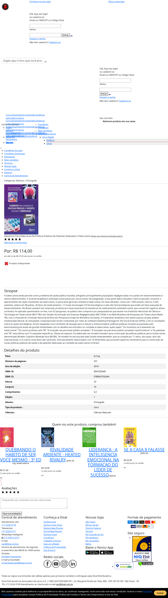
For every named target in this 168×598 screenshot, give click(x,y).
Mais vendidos (45, 130)
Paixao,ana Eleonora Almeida (104, 236)
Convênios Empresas (14, 153)
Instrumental (26, 132)
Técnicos (8, 163)
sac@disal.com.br (10, 544)
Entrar (65, 35)
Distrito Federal (93, 528)
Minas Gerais (92, 525)
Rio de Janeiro (92, 540)
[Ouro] (141, 549)
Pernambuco (92, 537)
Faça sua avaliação (12, 513)
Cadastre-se (55, 42)
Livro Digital (48, 137)
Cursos (9, 132)
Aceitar (160, 593)
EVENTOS (42, 133)
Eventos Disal (50, 534)
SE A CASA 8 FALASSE (144, 449)
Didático (50, 140)
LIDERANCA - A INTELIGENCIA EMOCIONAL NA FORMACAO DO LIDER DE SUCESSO (103, 462)
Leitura (9, 135)
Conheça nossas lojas (40, 1)
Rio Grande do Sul (94, 534)
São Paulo (90, 521)
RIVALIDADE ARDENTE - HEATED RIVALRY (62, 454)
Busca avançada (116, 1)
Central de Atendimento (16, 175)
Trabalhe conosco (52, 540)
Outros (9, 142)
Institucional (50, 521)
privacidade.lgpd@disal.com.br (17, 562)
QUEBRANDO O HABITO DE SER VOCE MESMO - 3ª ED (20, 454)
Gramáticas (39, 120)
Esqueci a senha (37, 38)
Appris (120, 236)
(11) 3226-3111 (9, 531)
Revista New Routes (53, 528)
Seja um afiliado (51, 544)
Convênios (43, 124)
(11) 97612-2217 (11, 537)
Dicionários (11, 139)
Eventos (8, 172)
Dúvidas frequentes (11, 556)
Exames (16, 132)
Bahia (88, 544)
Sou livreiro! (49, 550)
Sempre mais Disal (53, 525)
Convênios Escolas (13, 150)
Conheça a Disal (12, 169)
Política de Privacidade (55, 547)
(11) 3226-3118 (9, 525)
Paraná (89, 531)
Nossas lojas (10, 166)
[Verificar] (145, 563)
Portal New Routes (53, 531)
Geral (49, 143)
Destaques (43, 127)
